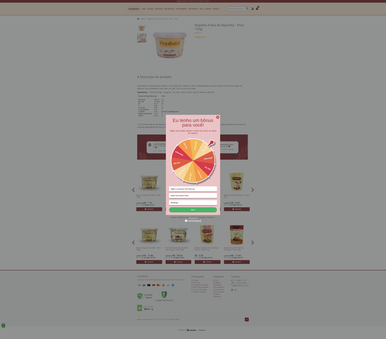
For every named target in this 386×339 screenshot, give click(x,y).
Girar (193, 210)
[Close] (217, 117)
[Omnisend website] (193, 219)
